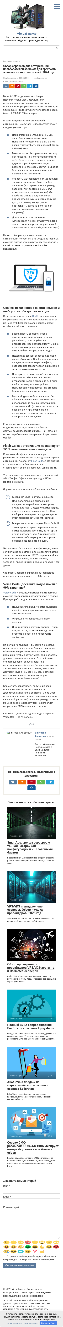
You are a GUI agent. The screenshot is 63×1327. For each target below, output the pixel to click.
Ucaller (36, 316)
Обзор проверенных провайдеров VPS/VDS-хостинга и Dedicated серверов (30, 967)
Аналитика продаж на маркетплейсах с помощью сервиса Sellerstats (27, 1085)
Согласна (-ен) (48, 1323)
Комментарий (11, 1207)
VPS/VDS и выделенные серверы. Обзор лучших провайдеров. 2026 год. (25, 910)
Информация (40, 78)
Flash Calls (37, 461)
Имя (6, 1186)
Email (7, 1196)
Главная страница (11, 61)
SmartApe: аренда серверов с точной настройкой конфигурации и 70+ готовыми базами (30, 847)
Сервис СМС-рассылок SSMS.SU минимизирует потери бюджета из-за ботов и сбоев (33, 1147)
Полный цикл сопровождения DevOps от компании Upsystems (30, 1026)
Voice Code (9, 592)
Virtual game (27, 33)
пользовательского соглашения (21, 1323)
